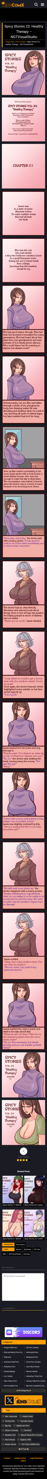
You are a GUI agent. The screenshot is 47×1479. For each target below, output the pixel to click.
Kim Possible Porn (11, 1386)
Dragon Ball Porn (10, 1348)
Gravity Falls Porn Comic (35, 1381)
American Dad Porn (11, 1362)
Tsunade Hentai (26, 1421)
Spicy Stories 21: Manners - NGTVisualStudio (20, 1239)
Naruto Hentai (31, 1371)
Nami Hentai (10, 1439)
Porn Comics (21, 42)
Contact (7, 1458)
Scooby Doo (10, 1421)
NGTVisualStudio (15, 1254)
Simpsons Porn (32, 1357)
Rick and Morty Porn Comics (14, 1352)
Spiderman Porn (23, 1425)
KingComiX (9, 42)
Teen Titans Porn (10, 1381)
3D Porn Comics (32, 1348)
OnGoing (26, 1254)
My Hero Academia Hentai (36, 1386)
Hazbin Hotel (28, 1416)
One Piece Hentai (32, 1367)
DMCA (23, 1461)
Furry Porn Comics (33, 1362)
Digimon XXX (25, 1439)
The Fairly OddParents (30, 1444)
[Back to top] (42, 1473)
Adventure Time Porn (34, 1376)
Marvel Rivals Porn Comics (31, 1435)
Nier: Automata (11, 1416)
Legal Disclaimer (36, 1458)
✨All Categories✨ (23, 1391)
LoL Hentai (8, 1376)
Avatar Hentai (10, 1444)
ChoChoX (27, 1430)
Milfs (4, 1254)
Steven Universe (11, 1430)
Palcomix (7, 1357)
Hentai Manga (9, 1371)
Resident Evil (10, 1435)
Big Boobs (27, 1249)
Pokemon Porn (9, 1367)
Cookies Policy (20, 1458)
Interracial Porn (32, 1352)
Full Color (37, 1249)
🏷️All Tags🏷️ (23, 1449)
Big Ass (18, 1249)
